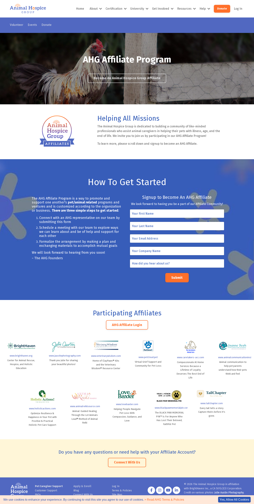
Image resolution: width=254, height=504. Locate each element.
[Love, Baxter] (127, 394)
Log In (238, 8)
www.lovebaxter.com (127, 404)
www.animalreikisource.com (85, 406)
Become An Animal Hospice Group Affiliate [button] (127, 78)
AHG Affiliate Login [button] (127, 325)
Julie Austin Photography (229, 492)
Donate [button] (222, 8)
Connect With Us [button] (127, 462)
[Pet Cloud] (148, 346)
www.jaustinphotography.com (65, 355)
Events (32, 25)
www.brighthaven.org (21, 355)
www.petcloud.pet (148, 357)
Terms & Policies (122, 490)
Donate (46, 25)
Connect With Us (83, 494)
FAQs (38, 494)
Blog (76, 490)
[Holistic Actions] (42, 396)
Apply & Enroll (82, 486)
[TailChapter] (211, 393)
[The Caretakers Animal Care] (190, 347)
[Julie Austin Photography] (63, 346)
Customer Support (46, 490)
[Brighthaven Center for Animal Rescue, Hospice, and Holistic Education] (21, 346)
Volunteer (16, 25)
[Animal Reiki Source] (84, 396)
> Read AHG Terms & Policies (164, 499)
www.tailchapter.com (211, 403)
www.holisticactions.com (42, 408)
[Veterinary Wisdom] (105, 345)
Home (80, 8)
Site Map (117, 494)
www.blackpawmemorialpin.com (172, 407)
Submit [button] (177, 278)
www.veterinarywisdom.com (106, 355)
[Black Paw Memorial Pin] (169, 396)
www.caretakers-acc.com (190, 357)
